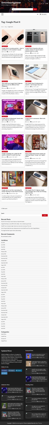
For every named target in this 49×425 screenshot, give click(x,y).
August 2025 (3, 265)
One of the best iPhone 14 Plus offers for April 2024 (39, 399)
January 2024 (3, 308)
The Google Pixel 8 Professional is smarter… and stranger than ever (34, 84)
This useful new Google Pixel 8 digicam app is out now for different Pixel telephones (12, 85)
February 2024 (4, 305)
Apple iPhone (3, 334)
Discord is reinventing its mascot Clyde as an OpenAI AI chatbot (12, 221)
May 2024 (3, 299)
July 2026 (3, 242)
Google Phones (4, 46)
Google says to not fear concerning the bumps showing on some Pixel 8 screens (12, 190)
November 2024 (4, 285)
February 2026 (4, 251)
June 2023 (3, 323)
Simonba (4, 51)
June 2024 (3, 296)
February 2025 (3, 278)
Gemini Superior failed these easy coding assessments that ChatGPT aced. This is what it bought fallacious (20, 228)
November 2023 (4, 312)
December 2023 (4, 310)
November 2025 (4, 258)
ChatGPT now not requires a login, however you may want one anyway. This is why (16, 226)
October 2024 (3, 287)
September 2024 (4, 289)
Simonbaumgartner (11, 2)
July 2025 (3, 267)
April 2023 (3, 328)
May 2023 (3, 326)
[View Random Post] (37, 14)
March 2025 (3, 276)
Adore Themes (38, 423)
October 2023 (3, 314)
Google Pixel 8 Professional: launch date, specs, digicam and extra (12, 119)
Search (2, 213)
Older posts (4, 208)
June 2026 (3, 244)
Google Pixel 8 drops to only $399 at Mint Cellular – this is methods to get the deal (16, 223)
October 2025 (3, 260)
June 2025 (3, 269)
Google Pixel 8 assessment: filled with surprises (35, 119)
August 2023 (3, 319)
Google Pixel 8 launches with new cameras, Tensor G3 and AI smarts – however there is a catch (34, 50)
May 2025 (3, 271)
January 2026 (3, 253)
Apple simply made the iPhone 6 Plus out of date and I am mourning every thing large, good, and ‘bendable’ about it (15, 405)
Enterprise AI (3, 338)
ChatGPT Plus (3, 336)
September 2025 (4, 262)
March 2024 (3, 303)
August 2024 (3, 292)
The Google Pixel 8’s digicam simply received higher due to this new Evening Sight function (35, 191)
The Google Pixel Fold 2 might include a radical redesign (11, 230)
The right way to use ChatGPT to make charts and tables (38, 407)
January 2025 (3, 280)
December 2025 (4, 256)
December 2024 (4, 283)
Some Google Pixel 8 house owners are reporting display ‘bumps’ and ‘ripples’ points (35, 155)
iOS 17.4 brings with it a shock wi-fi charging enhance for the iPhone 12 (39, 414)
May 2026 (3, 247)
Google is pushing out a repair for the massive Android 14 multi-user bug (11, 154)
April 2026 (3, 249)
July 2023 (3, 321)
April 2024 (3, 301)
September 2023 (4, 317)
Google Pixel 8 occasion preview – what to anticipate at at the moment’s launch (13, 49)
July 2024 (3, 294)
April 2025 (3, 274)
